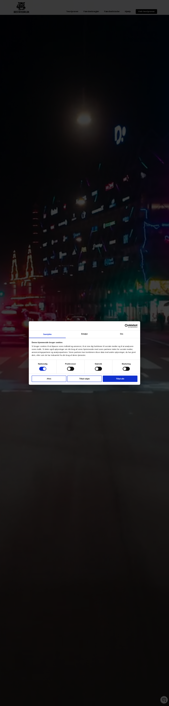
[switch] (70, 369)
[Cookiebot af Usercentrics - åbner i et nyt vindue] (126, 326)
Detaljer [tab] (84, 334)
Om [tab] (121, 334)
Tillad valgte (84, 379)
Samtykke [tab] (47, 334)
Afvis (49, 379)
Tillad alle (120, 379)
